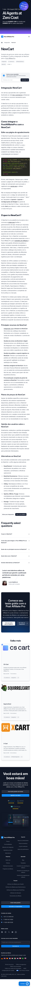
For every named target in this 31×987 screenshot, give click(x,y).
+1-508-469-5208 (8, 922)
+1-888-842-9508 (8, 919)
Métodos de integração (7, 847)
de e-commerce (17, 95)
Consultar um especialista (15, 906)
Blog (23, 860)
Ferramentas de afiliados (15, 895)
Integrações (7, 42)
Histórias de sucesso (8, 866)
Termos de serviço (9, 964)
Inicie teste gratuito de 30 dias (15, 791)
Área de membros (23, 843)
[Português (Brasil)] (23, 958)
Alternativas (8, 853)
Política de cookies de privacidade (13, 968)
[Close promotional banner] (29, 2)
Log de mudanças (23, 846)
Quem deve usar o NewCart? (9, 556)
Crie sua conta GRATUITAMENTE (8, 623)
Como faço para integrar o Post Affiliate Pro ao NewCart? (14, 541)
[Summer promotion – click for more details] (15, 17)
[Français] (10, 958)
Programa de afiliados (8, 868)
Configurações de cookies (8, 970)
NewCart (13, 42)
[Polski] (20, 958)
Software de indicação (15, 893)
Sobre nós (8, 860)
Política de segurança (21, 964)
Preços (8, 841)
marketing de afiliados (21, 240)
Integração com (8, 328)
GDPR (24, 968)
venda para (13, 186)
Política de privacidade (15, 966)
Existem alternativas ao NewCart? (10, 562)
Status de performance (23, 849)
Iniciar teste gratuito (15, 902)
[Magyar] (12, 958)
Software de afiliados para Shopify (15, 884)
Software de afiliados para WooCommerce (15, 887)
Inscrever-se (25, 80)
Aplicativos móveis (8, 850)
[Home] (2, 42)
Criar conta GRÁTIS (21, 514)
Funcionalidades (8, 844)
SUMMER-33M (12, 21)
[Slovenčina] (25, 958)
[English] (4, 958)
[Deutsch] (2, 958)
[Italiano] (15, 958)
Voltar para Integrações (8, 514)
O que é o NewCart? (6, 534)
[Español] (7, 958)
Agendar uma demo (15, 795)
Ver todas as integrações (22, 623)
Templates (23, 863)
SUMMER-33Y (7, 23)
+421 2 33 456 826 (8, 916)
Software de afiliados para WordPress (15, 890)
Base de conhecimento (23, 840)
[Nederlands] (17, 958)
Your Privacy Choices (24, 970)
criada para (11, 222)
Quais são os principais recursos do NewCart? (14, 549)
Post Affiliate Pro (10, 58)
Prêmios (8, 863)
